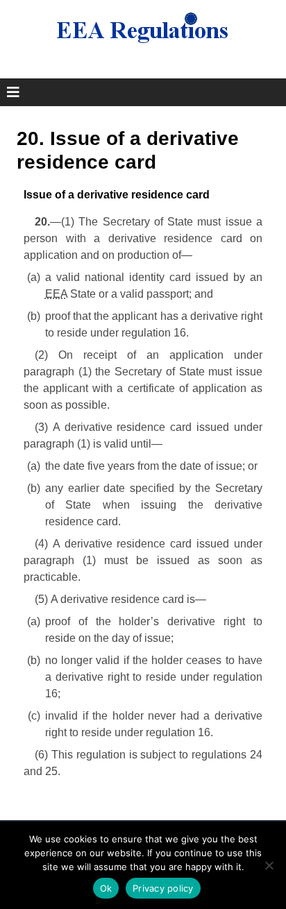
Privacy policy (163, 888)
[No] (269, 865)
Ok (106, 888)
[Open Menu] (13, 92)
